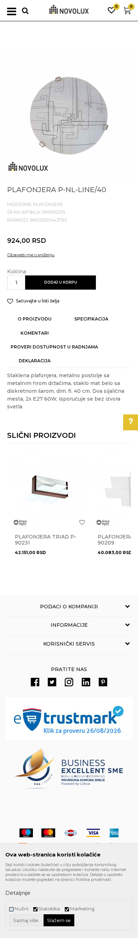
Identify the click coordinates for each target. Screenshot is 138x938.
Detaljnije (17, 892)
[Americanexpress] (114, 832)
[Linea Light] (20, 523)
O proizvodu (35, 319)
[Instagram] (69, 682)
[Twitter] (52, 682)
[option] (69, 113)
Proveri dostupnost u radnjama (54, 347)
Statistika (49, 908)
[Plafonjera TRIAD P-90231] (48, 490)
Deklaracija (35, 360)
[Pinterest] (103, 682)
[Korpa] (127, 12)
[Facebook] (35, 682)
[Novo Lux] (28, 166)
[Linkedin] (86, 682)
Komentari (35, 333)
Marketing (82, 908)
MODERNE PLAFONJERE (35, 204)
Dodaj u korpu (60, 282)
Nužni (21, 908)
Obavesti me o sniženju (30, 254)
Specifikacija (91, 319)
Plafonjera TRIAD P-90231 (45, 540)
